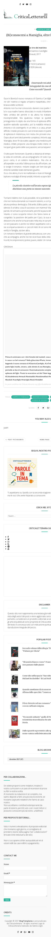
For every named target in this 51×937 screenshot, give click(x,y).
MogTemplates (26, 921)
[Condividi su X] (43, 408)
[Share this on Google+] (48, 408)
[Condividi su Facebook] (38, 408)
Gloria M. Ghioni (39, 400)
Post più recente (16, 439)
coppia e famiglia (20, 397)
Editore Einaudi (40, 397)
